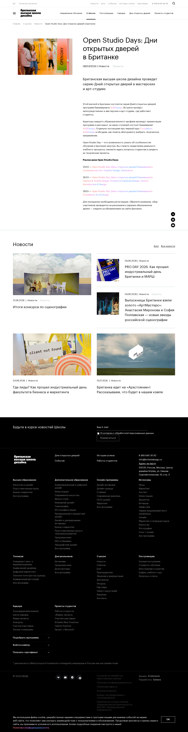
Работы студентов (107, 461)
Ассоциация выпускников (25, 611)
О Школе (90, 13)
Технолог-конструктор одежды (29, 576)
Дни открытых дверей (139, 13)
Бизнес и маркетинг (23, 492)
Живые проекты (21, 618)
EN (14, 4)
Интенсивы (145, 480)
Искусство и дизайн (23, 485)
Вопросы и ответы (148, 576)
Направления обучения (71, 13)
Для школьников (64, 556)
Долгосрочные (62, 569)
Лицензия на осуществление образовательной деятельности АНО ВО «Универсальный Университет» (114, 706)
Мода (142, 485)
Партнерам (142, 4)
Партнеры (102, 587)
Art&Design (116, 108)
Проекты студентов (164, 13)
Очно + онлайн (146, 532)
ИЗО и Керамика (63, 541)
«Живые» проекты (64, 615)
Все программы (20, 496)
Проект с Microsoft (64, 630)
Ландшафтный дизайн (66, 545)
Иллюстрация (62, 492)
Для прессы (103, 580)
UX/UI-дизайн (103, 500)
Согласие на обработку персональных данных (110, 677)
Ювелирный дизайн (64, 503)
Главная (16, 24)
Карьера (121, 13)
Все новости (168, 246)
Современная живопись (108, 496)
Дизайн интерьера (106, 485)
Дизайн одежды (105, 489)
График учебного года (150, 572)
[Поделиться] (173, 214)
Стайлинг (101, 492)
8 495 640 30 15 (160, 4)
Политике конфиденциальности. (31, 728)
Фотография (145, 528)
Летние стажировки (23, 630)
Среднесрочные (63, 537)
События (112, 4)
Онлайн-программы (107, 480)
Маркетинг (102, 503)
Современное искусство (67, 495)
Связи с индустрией (107, 591)
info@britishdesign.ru (150, 460)
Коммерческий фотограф (26, 579)
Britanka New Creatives (67, 622)
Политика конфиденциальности (114, 683)
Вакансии (101, 595)
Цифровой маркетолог (24, 572)
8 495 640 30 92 (147, 455)
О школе (27, 24)
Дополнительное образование (71, 480)
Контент (143, 492)
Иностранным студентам (151, 569)
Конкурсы (18, 622)
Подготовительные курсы (26, 489)
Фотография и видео (65, 510)
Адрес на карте (147, 464)
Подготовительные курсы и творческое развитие (68, 532)
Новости (94, 4)
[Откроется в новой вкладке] (58, 677)
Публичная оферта (107, 687)
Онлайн (142, 517)
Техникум (18, 556)
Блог (103, 4)
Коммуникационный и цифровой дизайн (71, 486)
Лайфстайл (144, 507)
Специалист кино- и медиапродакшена (23, 563)
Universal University (28, 4)
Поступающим (106, 13)
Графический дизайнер (24, 568)
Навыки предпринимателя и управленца (153, 512)
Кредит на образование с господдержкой (111, 696)
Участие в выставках (23, 626)
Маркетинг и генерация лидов (154, 521)
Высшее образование (24, 480)
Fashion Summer (63, 626)
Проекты (45, 300)
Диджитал (144, 500)
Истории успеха (127, 4)
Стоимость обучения (149, 565)
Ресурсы (101, 584)
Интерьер (144, 503)
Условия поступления (149, 561)
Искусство (144, 525)
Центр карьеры (20, 615)
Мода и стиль (62, 499)
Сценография (61, 506)
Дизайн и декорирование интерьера (67, 521)
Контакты (101, 598)
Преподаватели (105, 572)
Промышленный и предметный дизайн (70, 515)
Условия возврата (106, 691)
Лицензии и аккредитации (110, 576)
